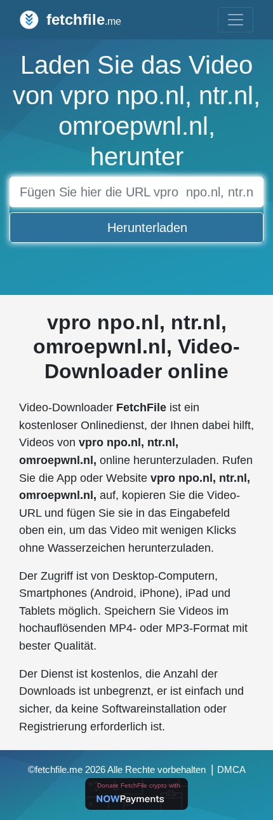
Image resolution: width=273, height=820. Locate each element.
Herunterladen (147, 228)
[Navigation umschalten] (235, 19)
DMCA (231, 770)
